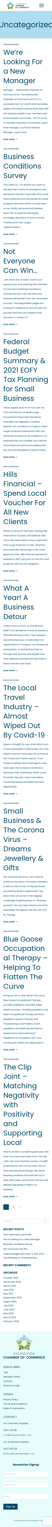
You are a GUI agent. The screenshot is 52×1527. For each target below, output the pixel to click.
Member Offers (11, 1376)
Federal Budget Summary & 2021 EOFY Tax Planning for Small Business (25, 370)
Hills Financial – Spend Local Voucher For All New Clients (24, 497)
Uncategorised (11, 44)
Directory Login (11, 1385)
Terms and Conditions (15, 1403)
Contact (7, 1381)
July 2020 (8, 1305)
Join (5, 1372)
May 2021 (8, 1293)
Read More (10, 139)
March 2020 (9, 1317)
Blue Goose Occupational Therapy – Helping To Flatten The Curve (25, 962)
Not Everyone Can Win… (20, 261)
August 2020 (10, 1301)
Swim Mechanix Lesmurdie (17, 1234)
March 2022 (9, 1285)
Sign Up (10, 1506)
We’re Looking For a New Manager (23, 66)
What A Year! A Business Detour (18, 602)
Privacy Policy (10, 1399)
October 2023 (10, 1277)
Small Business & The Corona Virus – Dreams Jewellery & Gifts (23, 839)
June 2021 (8, 1289)
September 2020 (12, 1297)
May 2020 (8, 1313)
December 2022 (12, 1281)
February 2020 (11, 1321)
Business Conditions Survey (22, 166)
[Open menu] (41, 5)
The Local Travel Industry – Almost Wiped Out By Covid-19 (24, 711)
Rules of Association (14, 1408)
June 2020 (8, 1309)
